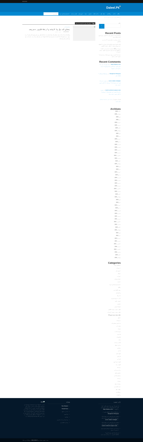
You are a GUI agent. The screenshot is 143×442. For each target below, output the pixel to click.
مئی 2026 (118, 119)
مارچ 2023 (118, 207)
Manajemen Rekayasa (115, 73)
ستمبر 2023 (118, 191)
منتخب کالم (67, 26)
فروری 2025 (118, 144)
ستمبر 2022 (118, 224)
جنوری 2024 (118, 180)
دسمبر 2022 (118, 216)
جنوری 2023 (118, 213)
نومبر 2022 (118, 218)
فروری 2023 (118, 210)
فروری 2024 (118, 177)
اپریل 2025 (118, 138)
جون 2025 (118, 133)
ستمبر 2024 (118, 158)
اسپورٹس (81, 13)
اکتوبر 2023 (117, 188)
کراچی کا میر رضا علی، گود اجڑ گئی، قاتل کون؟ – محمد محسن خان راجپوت (110, 66)
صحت (86, 13)
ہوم (120, 17)
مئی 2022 (118, 235)
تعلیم (90, 13)
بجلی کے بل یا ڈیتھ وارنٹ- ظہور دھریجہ (49, 29)
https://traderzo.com (116, 64)
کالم (114, 13)
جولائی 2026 (118, 114)
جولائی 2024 (118, 163)
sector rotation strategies (115, 80)
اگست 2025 (118, 127)
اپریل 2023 (118, 205)
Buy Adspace (65, 406)
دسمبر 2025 (118, 125)
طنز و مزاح (74, 13)
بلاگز (118, 13)
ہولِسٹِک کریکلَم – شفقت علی (111, 412)
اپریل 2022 (118, 238)
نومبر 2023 (118, 185)
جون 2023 (118, 199)
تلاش (120, 23)
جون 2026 (118, 116)
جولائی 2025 (118, 130)
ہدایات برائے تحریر (62, 419)
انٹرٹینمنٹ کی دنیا (64, 13)
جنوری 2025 (118, 147)
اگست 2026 (118, 111)
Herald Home (65, 408)
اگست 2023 (118, 194)
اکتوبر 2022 (117, 221)
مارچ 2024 (118, 174)
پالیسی (66, 414)
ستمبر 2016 (118, 252)
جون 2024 (118, 166)
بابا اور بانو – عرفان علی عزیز (110, 428)
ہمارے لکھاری (64, 422)
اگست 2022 (118, 227)
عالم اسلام (96, 13)
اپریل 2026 (118, 122)
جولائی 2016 (118, 257)
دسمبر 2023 (118, 183)
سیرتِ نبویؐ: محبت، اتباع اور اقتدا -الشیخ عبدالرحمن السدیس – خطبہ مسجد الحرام (110, 50)
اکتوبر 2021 (117, 243)
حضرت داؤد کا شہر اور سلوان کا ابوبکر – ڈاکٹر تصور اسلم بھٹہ (110, 82)
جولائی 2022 (118, 229)
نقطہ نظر (102, 13)
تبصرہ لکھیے (58, 31)
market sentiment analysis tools (113, 90)
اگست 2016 (118, 254)
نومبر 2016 (118, 246)
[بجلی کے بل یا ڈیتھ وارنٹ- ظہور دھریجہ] (84, 33)
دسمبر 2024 (118, 150)
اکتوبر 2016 (117, 249)
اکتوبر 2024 (117, 155)
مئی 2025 (118, 136)
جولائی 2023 (118, 196)
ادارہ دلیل (65, 411)
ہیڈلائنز (109, 13)
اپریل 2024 (118, 172)
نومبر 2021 (118, 241)
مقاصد (66, 417)
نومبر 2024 (118, 152)
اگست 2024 (118, 161)
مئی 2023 (118, 202)
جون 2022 (118, 232)
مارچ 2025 (118, 141)
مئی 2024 (118, 169)
